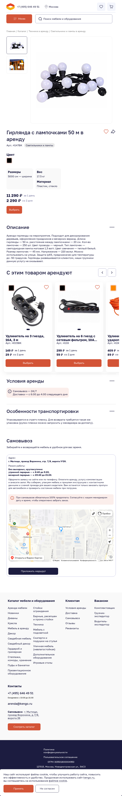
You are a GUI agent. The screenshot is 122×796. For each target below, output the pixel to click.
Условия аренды (75, 607)
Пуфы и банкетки (19, 665)
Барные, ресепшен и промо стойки (45, 618)
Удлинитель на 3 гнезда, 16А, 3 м (25, 338)
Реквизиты (72, 628)
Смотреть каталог (24, 727)
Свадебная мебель (19, 638)
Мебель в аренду (18, 628)
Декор (12, 633)
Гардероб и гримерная (15, 650)
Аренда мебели (17, 607)
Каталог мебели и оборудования (31, 600)
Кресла (12, 623)
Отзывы (70, 623)
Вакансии (101, 600)
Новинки (13, 613)
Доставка (71, 613)
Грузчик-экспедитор (101, 614)
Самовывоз (72, 618)
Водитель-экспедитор (101, 623)
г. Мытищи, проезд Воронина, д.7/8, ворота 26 (23, 715)
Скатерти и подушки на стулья (45, 639)
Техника (38, 624)
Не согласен (47, 788)
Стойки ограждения (41, 609)
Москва (53, 6)
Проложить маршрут (33, 571)
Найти (103, 19)
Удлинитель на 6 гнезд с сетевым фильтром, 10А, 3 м (77, 338)
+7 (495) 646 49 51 (28, 6)
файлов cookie (58, 780)
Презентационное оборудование (19, 672)
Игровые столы (42, 662)
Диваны (13, 618)
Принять (19, 788)
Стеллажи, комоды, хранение (19, 658)
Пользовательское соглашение (60, 757)
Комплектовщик (104, 607)
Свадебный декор (19, 643)
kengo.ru (88, 777)
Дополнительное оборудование (43, 656)
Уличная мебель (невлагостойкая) (44, 648)
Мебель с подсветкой (40, 631)
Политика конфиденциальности (56, 751)
